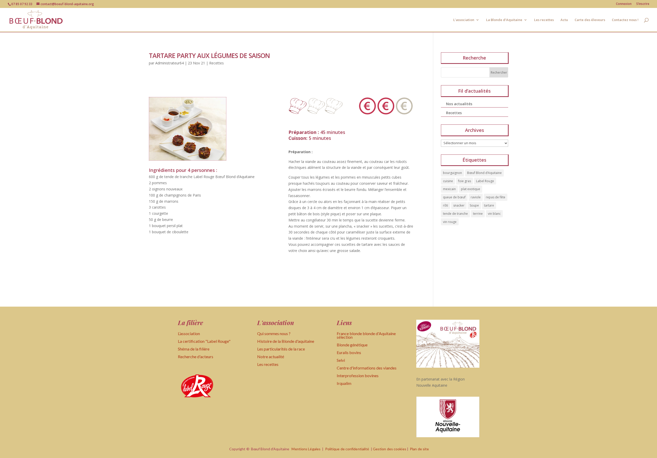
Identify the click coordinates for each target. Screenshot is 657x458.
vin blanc (494, 213)
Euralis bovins (349, 352)
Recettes (216, 63)
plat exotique (470, 189)
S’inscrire (642, 4)
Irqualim (344, 383)
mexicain (449, 189)
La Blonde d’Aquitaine (504, 20)
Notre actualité (270, 356)
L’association (463, 20)
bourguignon (452, 173)
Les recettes (544, 20)
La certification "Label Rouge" (204, 341)
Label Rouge (485, 181)
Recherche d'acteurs (195, 356)
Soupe (474, 205)
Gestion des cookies (389, 449)
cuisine (448, 181)
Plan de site (419, 449)
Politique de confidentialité (347, 449)
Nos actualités (459, 103)
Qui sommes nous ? (274, 333)
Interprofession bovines (358, 375)
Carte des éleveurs (590, 20)
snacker (459, 205)
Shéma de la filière (194, 348)
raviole (476, 197)
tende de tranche (455, 213)
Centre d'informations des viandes (367, 367)
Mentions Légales (306, 449)
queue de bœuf (454, 197)
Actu (564, 20)
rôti (445, 205)
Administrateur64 (169, 63)
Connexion (624, 4)
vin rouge (450, 222)
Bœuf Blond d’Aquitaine (484, 173)
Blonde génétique (352, 344)
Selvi (341, 360)
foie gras (464, 181)
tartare (489, 205)
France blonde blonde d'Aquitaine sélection (366, 335)
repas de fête (495, 197)
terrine (478, 213)
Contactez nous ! (625, 20)
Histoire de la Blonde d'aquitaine (285, 341)
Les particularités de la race (281, 348)
